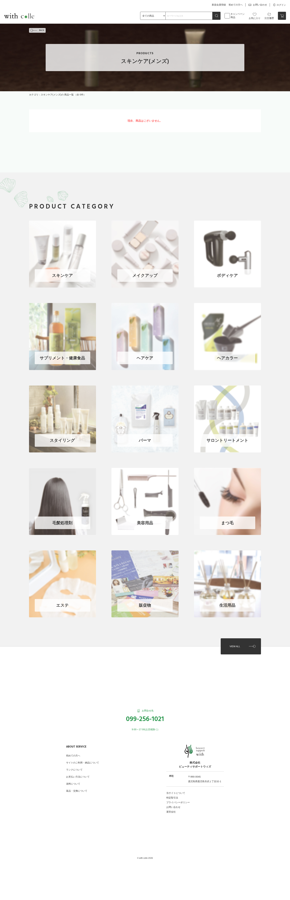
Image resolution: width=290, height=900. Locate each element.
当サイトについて (175, 793)
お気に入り (254, 18)
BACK (41, 30)
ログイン (281, 5)
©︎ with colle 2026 (145, 858)
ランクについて (74, 769)
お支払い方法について (78, 776)
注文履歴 (269, 18)
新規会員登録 (219, 4)
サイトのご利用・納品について (82, 762)
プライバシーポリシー (178, 802)
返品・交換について (76, 790)
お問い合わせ (260, 4)
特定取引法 (172, 797)
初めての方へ (236, 4)
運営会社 (171, 811)
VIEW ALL (235, 646)
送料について (73, 783)
